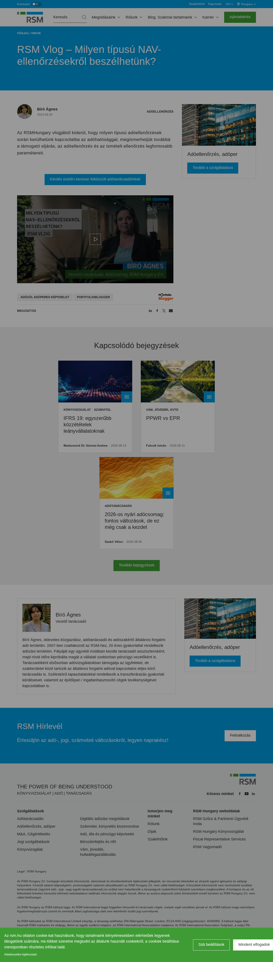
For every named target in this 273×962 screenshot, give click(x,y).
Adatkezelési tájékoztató (20, 954)
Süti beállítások (211, 944)
